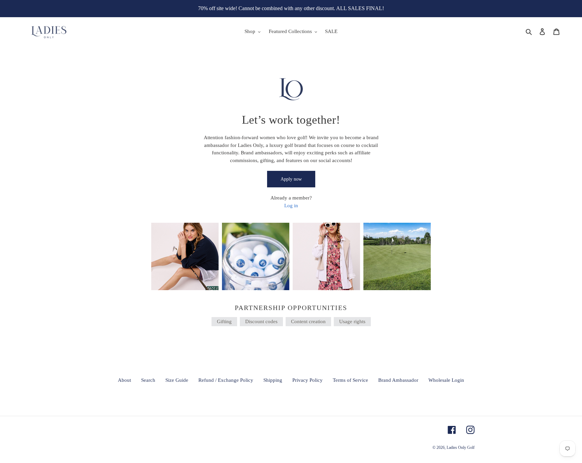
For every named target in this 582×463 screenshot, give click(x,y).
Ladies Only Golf (461, 447)
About (124, 380)
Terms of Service (350, 380)
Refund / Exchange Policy (225, 380)
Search (148, 380)
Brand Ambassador (398, 380)
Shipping (272, 380)
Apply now (291, 179)
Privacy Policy (307, 380)
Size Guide (176, 380)
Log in (291, 205)
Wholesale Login (446, 380)
